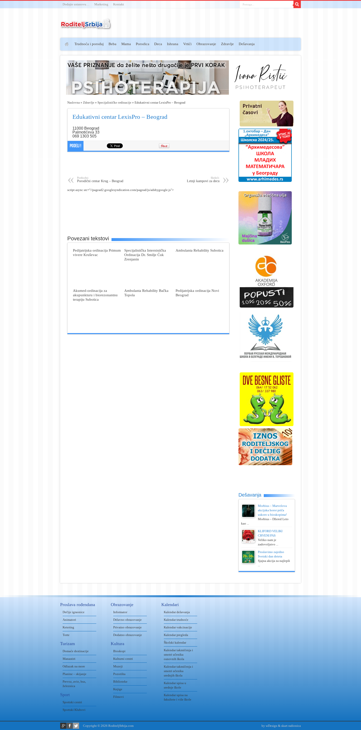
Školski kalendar (175, 642)
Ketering (68, 627)
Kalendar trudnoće (176, 620)
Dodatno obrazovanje (127, 635)
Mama (126, 44)
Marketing (101, 4)
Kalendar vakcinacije (178, 627)
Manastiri (69, 659)
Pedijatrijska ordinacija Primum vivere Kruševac (97, 252)
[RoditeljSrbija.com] (86, 27)
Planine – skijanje (74, 674)
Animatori (69, 620)
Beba (112, 44)
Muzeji (118, 666)
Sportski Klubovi (74, 710)
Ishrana (172, 44)
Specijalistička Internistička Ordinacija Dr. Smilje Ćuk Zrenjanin (145, 254)
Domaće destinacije (76, 651)
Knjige (117, 689)
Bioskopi (119, 651)
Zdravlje (227, 44)
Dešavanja (247, 44)
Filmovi (118, 697)
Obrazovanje (206, 44)
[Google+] (63, 726)
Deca (158, 44)
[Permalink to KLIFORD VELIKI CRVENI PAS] (248, 541)
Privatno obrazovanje (127, 627)
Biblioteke (120, 681)
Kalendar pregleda (176, 635)
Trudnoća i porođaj (89, 44)
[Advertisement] (41, 109)
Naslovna (73, 102)
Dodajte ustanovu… (76, 4)
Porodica (142, 44)
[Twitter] (76, 726)
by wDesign (269, 726)
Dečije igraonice (73, 612)
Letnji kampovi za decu (203, 179)
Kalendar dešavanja (177, 612)
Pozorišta (119, 674)
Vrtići (187, 44)
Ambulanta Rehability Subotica (199, 250)
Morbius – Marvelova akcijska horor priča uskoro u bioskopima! (272, 510)
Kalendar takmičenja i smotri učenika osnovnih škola (178, 654)
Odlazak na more (74, 666)
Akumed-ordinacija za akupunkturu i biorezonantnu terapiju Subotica (95, 294)
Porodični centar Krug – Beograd (100, 179)
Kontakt (118, 4)
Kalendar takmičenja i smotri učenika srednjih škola (178, 671)
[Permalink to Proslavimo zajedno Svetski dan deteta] (248, 562)
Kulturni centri (123, 659)
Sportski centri (72, 702)
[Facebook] (70, 726)
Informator (120, 612)
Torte (66, 635)
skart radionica (291, 726)
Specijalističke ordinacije (114, 102)
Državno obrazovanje (127, 620)
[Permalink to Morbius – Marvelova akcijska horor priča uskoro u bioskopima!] (248, 516)
